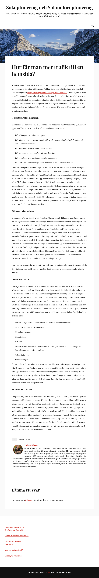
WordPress (42, 572)
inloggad (29, 500)
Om (14, 439)
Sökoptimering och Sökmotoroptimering (49, 7)
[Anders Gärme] (18, 453)
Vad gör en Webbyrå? (14, 550)
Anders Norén (65, 572)
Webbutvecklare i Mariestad (16, 535)
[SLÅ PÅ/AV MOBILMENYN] (7, 25)
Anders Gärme (31, 445)
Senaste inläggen (24, 439)
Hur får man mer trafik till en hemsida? (47, 70)
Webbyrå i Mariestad (13, 556)
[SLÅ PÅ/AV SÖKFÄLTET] (92, 25)
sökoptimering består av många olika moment (47, 92)
